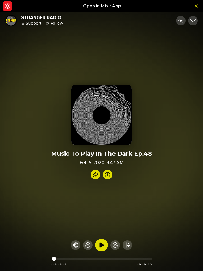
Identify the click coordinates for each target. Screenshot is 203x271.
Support (33, 23)
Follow (56, 23)
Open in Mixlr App (102, 5)
